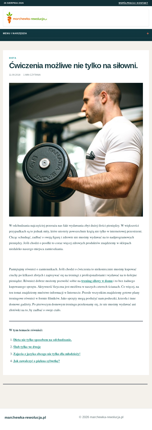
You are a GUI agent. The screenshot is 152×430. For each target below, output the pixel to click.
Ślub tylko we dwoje (27, 346)
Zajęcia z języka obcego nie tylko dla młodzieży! (46, 353)
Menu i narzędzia (15, 33)
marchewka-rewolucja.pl (25, 417)
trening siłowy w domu (97, 280)
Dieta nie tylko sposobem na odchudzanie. (42, 339)
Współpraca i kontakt (133, 3)
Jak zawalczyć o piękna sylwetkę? (36, 360)
